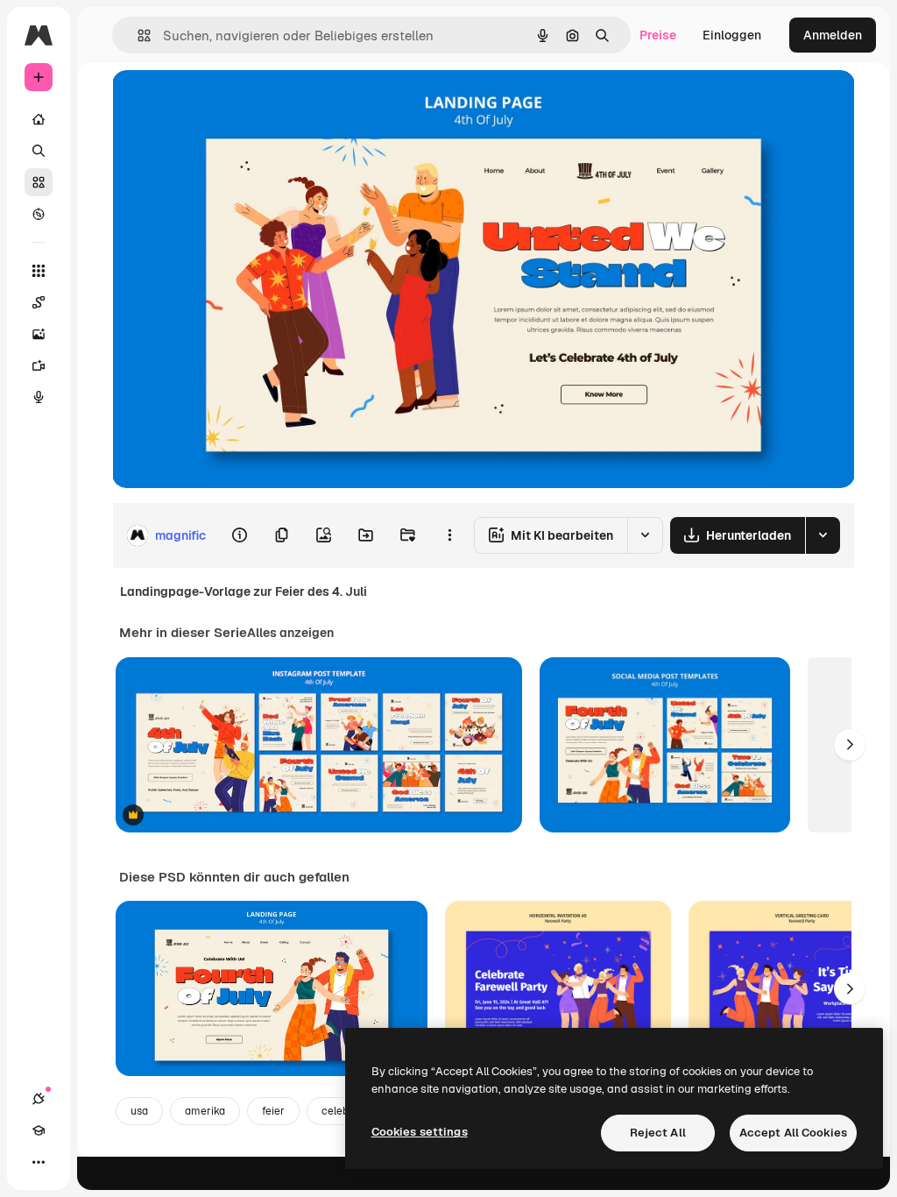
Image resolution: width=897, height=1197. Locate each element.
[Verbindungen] (39, 1099)
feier (273, 1111)
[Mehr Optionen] (449, 535)
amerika (205, 1111)
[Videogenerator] (39, 365)
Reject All (658, 1132)
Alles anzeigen (290, 633)
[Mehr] (39, 1162)
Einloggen (732, 35)
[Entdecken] (39, 214)
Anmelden (832, 35)
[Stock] (39, 182)
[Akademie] (39, 1130)
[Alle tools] (39, 271)
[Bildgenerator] (39, 334)
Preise (657, 35)
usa (139, 1111)
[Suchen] (39, 151)
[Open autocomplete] (137, 35)
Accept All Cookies (793, 1132)
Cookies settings (419, 1131)
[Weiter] (849, 744)
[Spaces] (39, 302)
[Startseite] (39, 119)
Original (224, 103)
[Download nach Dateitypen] (822, 535)
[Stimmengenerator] (39, 397)
